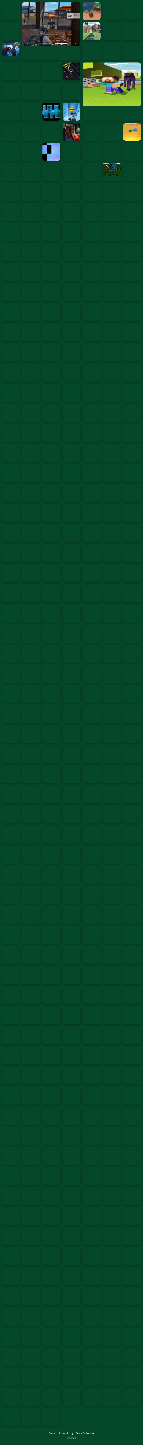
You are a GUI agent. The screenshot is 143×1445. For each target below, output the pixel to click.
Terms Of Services (85, 1433)
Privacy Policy (66, 1433)
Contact (52, 1433)
